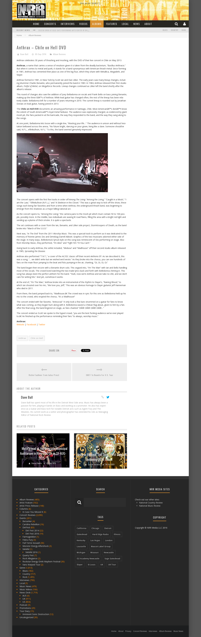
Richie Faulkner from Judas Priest (44, 375)
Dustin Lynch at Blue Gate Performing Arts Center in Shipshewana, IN (68, 30)
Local (125, 24)
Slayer (80, 564)
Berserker (27, 521)
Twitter (41, 324)
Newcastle (109, 552)
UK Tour (112, 564)
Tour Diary (25, 611)
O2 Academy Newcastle (88, 558)
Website (20, 324)
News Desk (25, 592)
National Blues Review (149, 505)
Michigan (81, 552)
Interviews (68, 24)
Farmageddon (29, 536)
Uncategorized (26, 617)
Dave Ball (24, 54)
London (109, 540)
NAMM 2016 (31, 552)
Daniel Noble (37, 463)
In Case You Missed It (33, 512)
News (136, 24)
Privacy (128, 631)
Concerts (50, 24)
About (148, 24)
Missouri (94, 552)
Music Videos (26, 589)
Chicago (95, 528)
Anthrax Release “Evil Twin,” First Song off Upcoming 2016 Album (102, 457)
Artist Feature (26, 502)
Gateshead (82, 534)
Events (23, 518)
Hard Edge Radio (100, 534)
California (81, 528)
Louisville (81, 546)
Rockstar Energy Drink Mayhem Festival (41, 561)
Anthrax (22, 338)
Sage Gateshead (112, 558)
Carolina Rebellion (31, 524)
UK (24, 598)
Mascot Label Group (101, 546)
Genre (22, 567)
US (24, 601)
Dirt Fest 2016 (32, 533)
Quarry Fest (28, 555)
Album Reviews (59, 54)
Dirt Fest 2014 (32, 530)
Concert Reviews (27, 515)
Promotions (25, 608)
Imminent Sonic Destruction (36, 614)
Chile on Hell (37, 338)
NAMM (26, 549)
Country (174, 30)
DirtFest (26, 527)
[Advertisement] (153, 60)
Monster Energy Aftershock (36, 546)
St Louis (91, 564)
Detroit (107, 528)
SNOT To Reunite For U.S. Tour (99, 375)
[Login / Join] (185, 23)
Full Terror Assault (31, 543)
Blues (165, 30)
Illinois (117, 534)
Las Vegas (95, 540)
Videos (83, 24)
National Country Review (151, 502)
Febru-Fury (28, 539)
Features (111, 24)
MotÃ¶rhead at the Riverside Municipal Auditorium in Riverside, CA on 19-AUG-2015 (43, 453)
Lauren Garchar (94, 464)
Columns (24, 508)
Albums (96, 24)
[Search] (177, 23)
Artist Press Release (29, 505)
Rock (184, 30)
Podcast (23, 604)
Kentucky (81, 540)
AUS (24, 595)
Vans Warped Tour (31, 564)
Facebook (31, 324)
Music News (25, 586)
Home (36, 24)
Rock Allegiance (30, 558)
